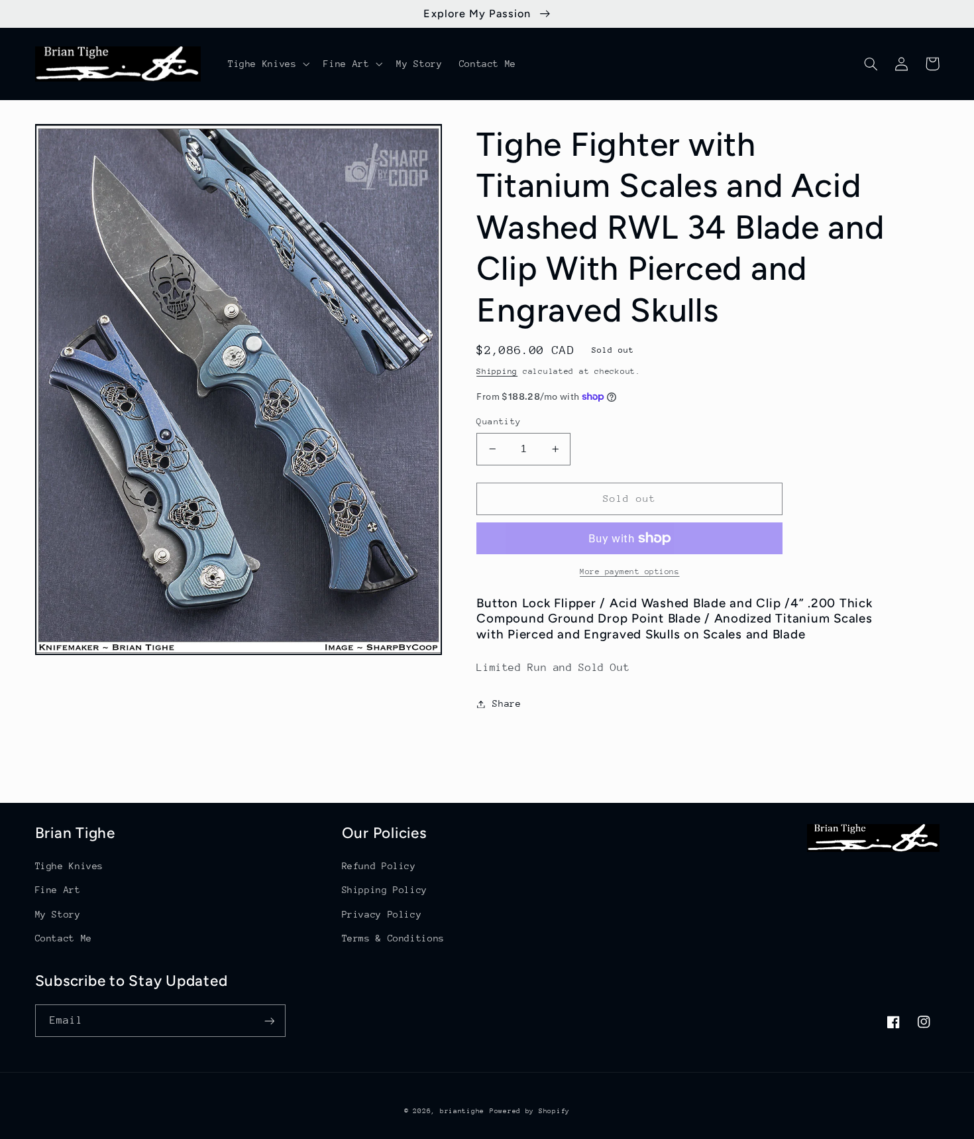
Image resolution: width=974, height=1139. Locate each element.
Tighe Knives (69, 866)
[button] (267, 63)
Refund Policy (379, 866)
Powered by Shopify (530, 1111)
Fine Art (58, 889)
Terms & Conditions (393, 938)
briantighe (462, 1111)
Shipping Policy (384, 889)
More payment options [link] (630, 571)
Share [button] (506, 703)
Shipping (496, 371)
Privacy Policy (382, 914)
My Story (58, 914)
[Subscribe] (269, 1020)
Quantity (498, 421)
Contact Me (63, 938)
